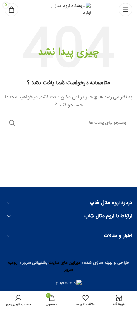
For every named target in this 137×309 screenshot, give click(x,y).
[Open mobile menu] (125, 9)
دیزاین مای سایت (64, 262)
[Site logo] (68, 9)
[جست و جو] (12, 123)
